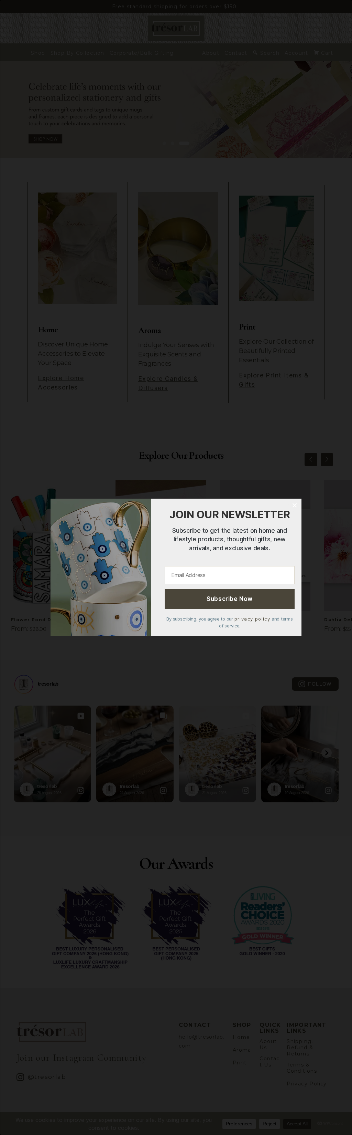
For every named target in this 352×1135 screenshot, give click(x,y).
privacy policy (252, 619)
